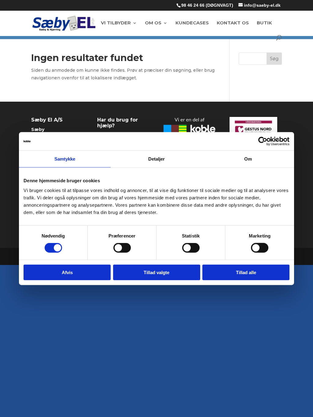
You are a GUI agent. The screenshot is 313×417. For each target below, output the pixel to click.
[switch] (122, 248)
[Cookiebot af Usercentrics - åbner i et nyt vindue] (262, 141)
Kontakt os (233, 23)
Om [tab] (248, 158)
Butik (264, 23)
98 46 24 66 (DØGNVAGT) (207, 5)
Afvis (67, 272)
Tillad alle (246, 272)
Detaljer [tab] (156, 158)
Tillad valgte (156, 272)
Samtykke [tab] (64, 158)
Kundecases (192, 23)
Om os (153, 23)
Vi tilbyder (116, 23)
